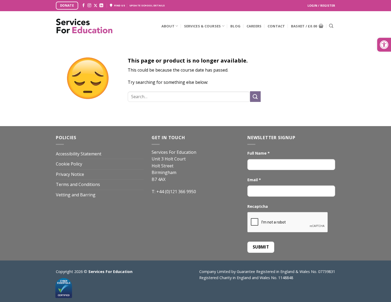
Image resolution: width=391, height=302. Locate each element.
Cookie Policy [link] (69, 164)
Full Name (258, 153)
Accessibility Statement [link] (78, 154)
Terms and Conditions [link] (78, 184)
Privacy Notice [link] (70, 174)
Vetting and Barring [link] (75, 195)
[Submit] (331, 26)
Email (254, 179)
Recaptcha (257, 206)
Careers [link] (254, 26)
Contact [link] (276, 26)
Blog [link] (235, 26)
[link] (384, 45)
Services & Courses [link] (202, 26)
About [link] (167, 26)
